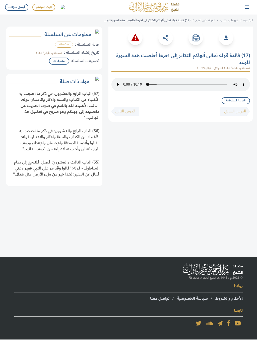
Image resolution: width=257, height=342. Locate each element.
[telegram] (220, 323)
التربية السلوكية (235, 100)
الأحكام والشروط (229, 298)
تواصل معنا (159, 298)
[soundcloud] (210, 323)
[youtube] (238, 323)
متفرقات (59, 61)
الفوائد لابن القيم (205, 20)
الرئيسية (248, 20)
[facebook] (229, 323)
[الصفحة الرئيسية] (154, 7)
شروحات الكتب (229, 20)
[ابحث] (62, 7)
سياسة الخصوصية (192, 298)
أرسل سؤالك (17, 7)
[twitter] (199, 323)
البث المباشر (44, 7)
